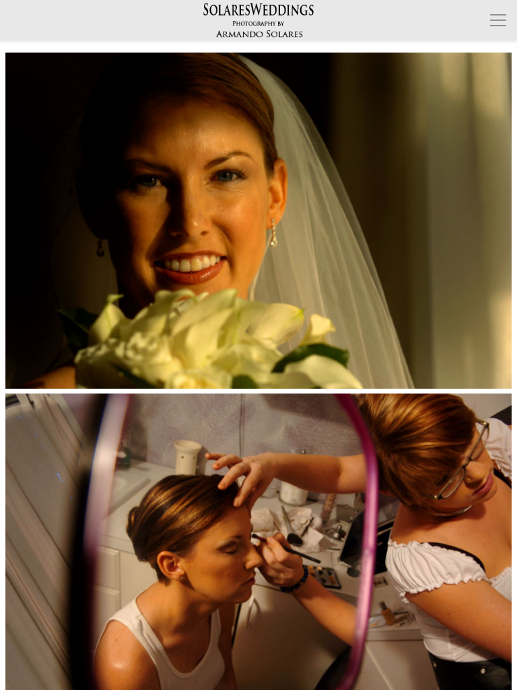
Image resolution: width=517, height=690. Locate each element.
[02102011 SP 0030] (258, 221)
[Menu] (498, 20)
